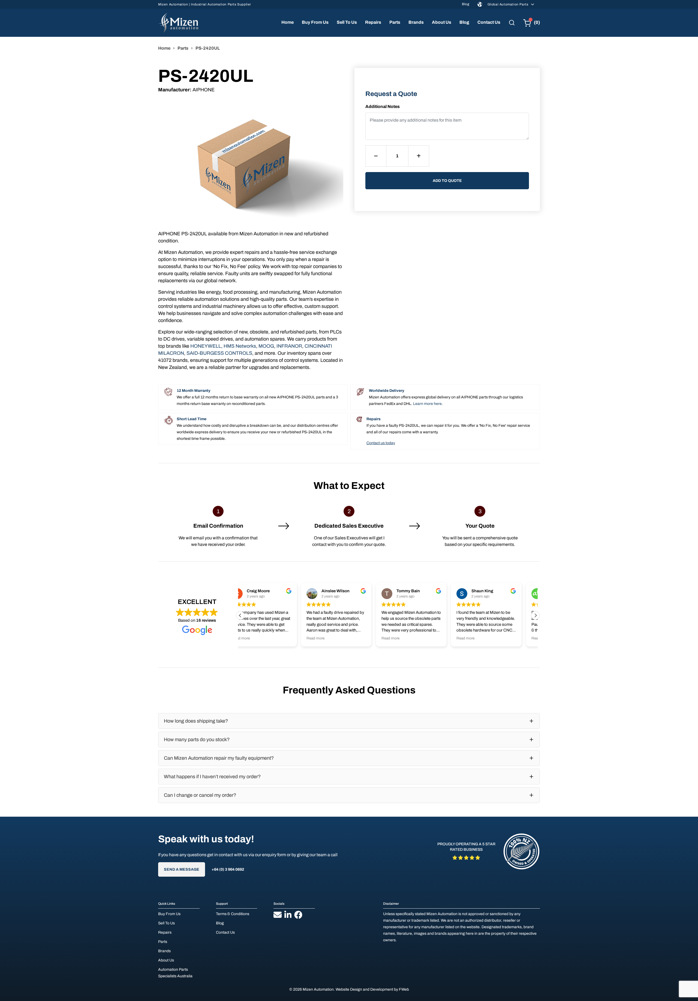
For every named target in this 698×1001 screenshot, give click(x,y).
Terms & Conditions (232, 914)
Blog (465, 4)
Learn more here (427, 404)
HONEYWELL (205, 346)
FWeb (404, 989)
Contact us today (380, 443)
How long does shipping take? (196, 721)
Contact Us (488, 22)
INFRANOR (289, 346)
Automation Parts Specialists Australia (175, 972)
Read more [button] (255, 638)
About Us (441, 22)
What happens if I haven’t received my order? (212, 776)
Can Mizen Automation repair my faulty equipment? (219, 758)
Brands (416, 22)
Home (287, 22)
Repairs (373, 22)
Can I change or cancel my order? (200, 795)
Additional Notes (382, 106)
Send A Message (181, 869)
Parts (394, 22)
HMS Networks (240, 346)
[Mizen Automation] (178, 22)
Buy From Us (315, 22)
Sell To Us (347, 22)
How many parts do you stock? (197, 739)
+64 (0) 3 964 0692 (228, 869)
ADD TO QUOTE (447, 181)
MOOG (266, 346)
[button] (535, 615)
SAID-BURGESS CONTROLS (219, 353)
